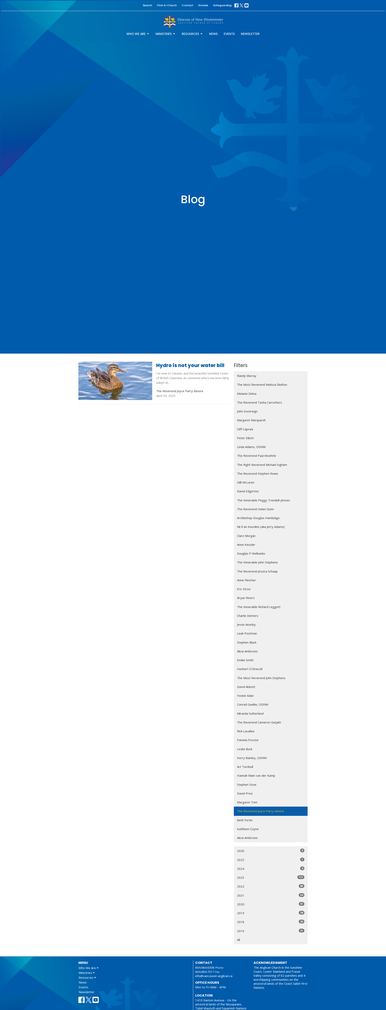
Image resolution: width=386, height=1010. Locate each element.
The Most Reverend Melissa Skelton (262, 385)
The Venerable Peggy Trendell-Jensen (263, 500)
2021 (270, 895)
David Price (245, 793)
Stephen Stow (246, 784)
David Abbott (246, 687)
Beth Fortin (245, 820)
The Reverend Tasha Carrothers (259, 402)
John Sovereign (247, 411)
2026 (270, 851)
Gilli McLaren (245, 482)
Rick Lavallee (246, 731)
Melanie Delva (246, 394)
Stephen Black (246, 642)
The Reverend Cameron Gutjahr (259, 722)
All (238, 940)
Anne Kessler (246, 545)
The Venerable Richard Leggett (258, 607)
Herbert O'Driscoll (249, 669)
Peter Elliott (245, 438)
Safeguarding (222, 5)
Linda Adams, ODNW (251, 447)
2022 (270, 886)
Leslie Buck (244, 749)
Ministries (164, 34)
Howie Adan (245, 696)
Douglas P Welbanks (251, 553)
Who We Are (136, 34)
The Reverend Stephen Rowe (257, 473)
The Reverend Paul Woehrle (256, 456)
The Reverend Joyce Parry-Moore (260, 811)
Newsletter (250, 34)
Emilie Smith (245, 660)
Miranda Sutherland (250, 713)
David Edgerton (248, 491)
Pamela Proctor (248, 740)
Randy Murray (246, 376)
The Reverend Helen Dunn (255, 509)
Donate (203, 5)
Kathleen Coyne (248, 829)
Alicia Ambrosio (247, 651)
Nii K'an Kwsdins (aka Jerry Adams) (261, 527)
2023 (270, 877)
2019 (270, 913)
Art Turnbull (245, 767)
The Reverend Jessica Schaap (257, 571)
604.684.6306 (205, 967)
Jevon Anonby (246, 624)
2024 (270, 868)
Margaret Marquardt (251, 420)
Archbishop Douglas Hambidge (258, 518)
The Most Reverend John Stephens (261, 678)
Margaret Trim (247, 802)
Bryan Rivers (246, 598)
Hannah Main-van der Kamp (256, 775)
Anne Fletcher (246, 580)
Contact (187, 5)
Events (229, 34)
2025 (270, 860)
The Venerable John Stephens (257, 562)
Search (147, 5)
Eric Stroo (243, 589)
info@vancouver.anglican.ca (213, 976)
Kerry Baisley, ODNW (252, 758)
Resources (190, 34)
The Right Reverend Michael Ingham (262, 465)
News (213, 34)
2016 (270, 931)
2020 (270, 904)
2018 (270, 922)
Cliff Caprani (245, 429)
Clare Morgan (246, 536)
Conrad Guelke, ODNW (252, 704)
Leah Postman (247, 633)
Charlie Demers (247, 616)
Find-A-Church (167, 5)
